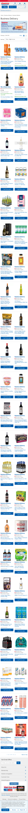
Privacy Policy (22, 799)
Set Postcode (7, 68)
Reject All (22, 810)
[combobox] (12, 7)
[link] (7, 55)
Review (14, 810)
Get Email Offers (6, 760)
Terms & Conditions (12, 799)
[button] (25, 7)
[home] (5, 4)
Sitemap (4, 799)
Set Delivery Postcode (5, 10)
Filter (21, 35)
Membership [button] (4, 770)
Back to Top (24, 754)
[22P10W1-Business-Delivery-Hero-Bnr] (14, 27)
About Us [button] (3, 767)
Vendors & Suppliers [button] (6, 774)
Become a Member (6, 795)
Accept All (5, 810)
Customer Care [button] (5, 777)
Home (2, 15)
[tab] (14, 767)
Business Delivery (8, 15)
